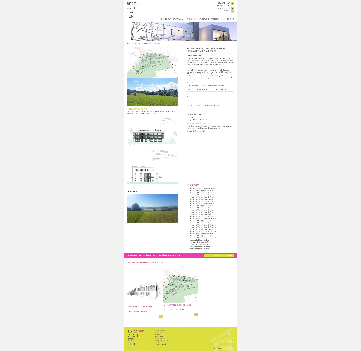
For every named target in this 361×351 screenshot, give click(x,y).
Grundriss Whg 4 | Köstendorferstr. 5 (202, 195)
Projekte (215, 19)
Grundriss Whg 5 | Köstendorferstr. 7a (203, 227)
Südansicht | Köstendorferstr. (200, 240)
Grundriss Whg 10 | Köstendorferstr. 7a (203, 238)
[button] (219, 255)
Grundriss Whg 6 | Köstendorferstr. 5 (202, 199)
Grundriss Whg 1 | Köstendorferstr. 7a (203, 218)
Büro (222, 19)
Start (129, 43)
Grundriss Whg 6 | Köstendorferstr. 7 (202, 214)
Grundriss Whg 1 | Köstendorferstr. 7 (202, 203)
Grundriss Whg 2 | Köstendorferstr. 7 (202, 206)
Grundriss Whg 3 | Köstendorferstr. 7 (202, 208)
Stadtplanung (179, 19)
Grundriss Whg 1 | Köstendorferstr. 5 (202, 188)
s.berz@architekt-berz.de (162, 338)
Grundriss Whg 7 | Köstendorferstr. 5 (202, 201)
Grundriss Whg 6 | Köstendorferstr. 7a (203, 229)
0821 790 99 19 (224, 3)
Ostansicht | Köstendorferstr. (200, 249)
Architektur (165, 19)
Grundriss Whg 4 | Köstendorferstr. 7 (202, 210)
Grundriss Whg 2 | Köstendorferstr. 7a (203, 221)
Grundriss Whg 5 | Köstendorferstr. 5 (202, 197)
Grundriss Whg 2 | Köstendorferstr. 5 (202, 191)
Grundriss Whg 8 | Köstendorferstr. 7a (203, 233)
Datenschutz (161, 349)
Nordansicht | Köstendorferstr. (200, 246)
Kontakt (230, 19)
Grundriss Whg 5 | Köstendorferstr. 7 (202, 212)
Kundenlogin (224, 9)
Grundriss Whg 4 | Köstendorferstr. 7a (203, 225)
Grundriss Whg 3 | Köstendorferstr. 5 (202, 193)
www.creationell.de (229, 349)
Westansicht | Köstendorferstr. (200, 242)
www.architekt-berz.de (161, 340)
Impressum (153, 349)
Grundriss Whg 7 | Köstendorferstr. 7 (202, 216)
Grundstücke (203, 19)
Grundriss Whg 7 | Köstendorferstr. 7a (203, 231)
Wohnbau (191, 19)
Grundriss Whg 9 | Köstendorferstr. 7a (203, 236)
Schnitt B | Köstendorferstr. (199, 244)
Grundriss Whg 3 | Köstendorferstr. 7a (203, 223)
